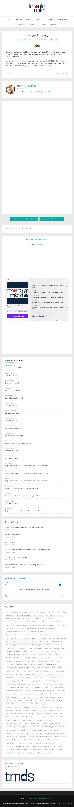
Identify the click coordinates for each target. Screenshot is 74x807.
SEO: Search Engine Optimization (51, 714)
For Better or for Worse (33, 648)
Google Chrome (55, 661)
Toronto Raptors (48, 743)
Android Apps (10, 615)
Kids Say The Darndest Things (15, 684)
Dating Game (42, 638)
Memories (60, 691)
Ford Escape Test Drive (13, 651)
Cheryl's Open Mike (11, 375)
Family (10, 73)
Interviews (55, 677)
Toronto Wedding (43, 746)
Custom (33, 638)
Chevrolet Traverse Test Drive (15, 632)
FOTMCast (35, 658)
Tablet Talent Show (27, 720)
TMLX (50, 730)
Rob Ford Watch (11, 714)
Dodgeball (52, 638)
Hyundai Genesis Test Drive (34, 674)
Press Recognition (42, 704)
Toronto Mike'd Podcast (50, 740)
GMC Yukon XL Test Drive (22, 661)
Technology (39, 720)
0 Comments (53, 40)
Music (8, 697)
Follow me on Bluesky (16, 578)
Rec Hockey (9, 710)
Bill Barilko (38, 618)
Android (63, 612)
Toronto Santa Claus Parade (15, 746)
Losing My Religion (36, 687)
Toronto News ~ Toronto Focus (16, 743)
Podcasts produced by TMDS (14, 763)
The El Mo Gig (10, 727)
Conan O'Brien (50, 635)
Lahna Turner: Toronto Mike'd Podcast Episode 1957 (22, 488)
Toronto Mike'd (35, 92)
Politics (32, 704)
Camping (26, 625)
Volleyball (59, 750)
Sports (8, 720)
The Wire (33, 730)
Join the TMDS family (11, 767)
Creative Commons (48, 798)
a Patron (49, 92)
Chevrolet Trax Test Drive (35, 632)
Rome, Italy (21, 714)
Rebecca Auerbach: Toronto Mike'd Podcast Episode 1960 (24, 565)
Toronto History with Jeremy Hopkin (40, 736)
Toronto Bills (61, 733)
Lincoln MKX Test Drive (34, 684)
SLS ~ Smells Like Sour (29, 717)
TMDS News (42, 730)
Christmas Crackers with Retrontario (17, 635)
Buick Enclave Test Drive (13, 622)
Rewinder (26, 710)
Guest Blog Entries (29, 664)
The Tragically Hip (22, 730)
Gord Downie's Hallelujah (14, 664)
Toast (56, 730)
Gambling (9, 661)
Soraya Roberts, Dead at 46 (14, 398)
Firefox (21, 648)
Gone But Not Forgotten (40, 661)
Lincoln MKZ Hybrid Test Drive (53, 684)
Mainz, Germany (59, 687)
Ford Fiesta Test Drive (13, 655)
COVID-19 (26, 638)
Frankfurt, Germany (47, 658)
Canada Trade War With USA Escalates (18, 443)
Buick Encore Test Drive (31, 622)
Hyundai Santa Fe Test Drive (54, 674)
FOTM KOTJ (26, 658)
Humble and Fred (11, 674)
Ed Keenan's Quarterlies (29, 641)
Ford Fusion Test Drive (60, 655)
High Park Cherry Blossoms (40, 668)
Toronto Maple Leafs (60, 736)
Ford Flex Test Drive (28, 655)
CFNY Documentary (49, 625)
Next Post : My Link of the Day (51, 219)
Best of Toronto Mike (13, 618)
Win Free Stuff (21, 753)
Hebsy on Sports (24, 668)
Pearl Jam (15, 704)
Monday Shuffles (42, 694)
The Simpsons (59, 727)
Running (30, 714)
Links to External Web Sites (14, 687)
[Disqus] (37, 131)
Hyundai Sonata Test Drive (14, 677)
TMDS (22, 92)
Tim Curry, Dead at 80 (12, 383)
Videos (52, 750)
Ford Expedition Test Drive (31, 651)
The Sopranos (10, 730)
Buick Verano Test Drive (13, 625)
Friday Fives (59, 658)
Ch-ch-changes (62, 625)
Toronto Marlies (35, 740)
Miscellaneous (30, 694)
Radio (51, 707)
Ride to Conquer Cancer (51, 710)
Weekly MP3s (10, 753)
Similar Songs (10, 717)
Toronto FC (23, 736)
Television (48, 720)
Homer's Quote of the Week (29, 671)
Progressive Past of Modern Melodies (18, 707)
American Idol (34, 612)
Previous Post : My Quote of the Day (25, 219)
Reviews (18, 710)
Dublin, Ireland (61, 638)
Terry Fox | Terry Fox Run (14, 723)
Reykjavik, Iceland (36, 710)
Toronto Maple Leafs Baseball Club (17, 740)
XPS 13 (30, 753)
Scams (37, 714)
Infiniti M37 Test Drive (42, 677)
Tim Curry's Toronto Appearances (16, 557)
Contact (43, 24)
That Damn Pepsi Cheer (31, 723)
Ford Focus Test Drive (44, 655)
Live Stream (21, 24)
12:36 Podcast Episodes (13, 612)
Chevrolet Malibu (31, 628)
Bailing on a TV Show (12, 390)
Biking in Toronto (27, 618)
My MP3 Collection (27, 697)
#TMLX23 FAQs (10, 542)
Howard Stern (45, 671)
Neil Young (38, 697)
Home (9, 19)
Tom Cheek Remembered (14, 733)
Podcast (29, 19)
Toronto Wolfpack (57, 746)
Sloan (18, 717)
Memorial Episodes (49, 691)
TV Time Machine (36, 750)
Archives (19, 19)
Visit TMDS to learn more (63, 803)
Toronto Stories (31, 746)
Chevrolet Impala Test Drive (14, 628)
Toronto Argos (50, 733)
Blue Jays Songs (48, 618)
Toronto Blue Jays (11, 736)
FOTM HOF (48, 19)
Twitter (46, 750)
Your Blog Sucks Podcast (42, 753)
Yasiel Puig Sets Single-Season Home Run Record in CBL (24, 527)
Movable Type (53, 694)
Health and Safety (11, 668)
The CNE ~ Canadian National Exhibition (54, 723)
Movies (63, 694)
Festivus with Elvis (11, 648)
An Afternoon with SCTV (13, 368)
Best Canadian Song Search (54, 615)
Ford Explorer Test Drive (49, 651)
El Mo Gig (33, 24)
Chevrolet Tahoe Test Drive (47, 628)
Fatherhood (58, 645)
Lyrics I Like (47, 687)
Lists (26, 687)
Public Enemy (36, 707)
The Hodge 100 (22, 727)
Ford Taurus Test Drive (13, 658)
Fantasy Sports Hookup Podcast (42, 645)
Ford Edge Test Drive (59, 648)
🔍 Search (53, 24)
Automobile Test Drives (23, 615)
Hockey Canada (56, 668)
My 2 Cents (15, 697)
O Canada (60, 697)
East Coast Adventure (12, 641)
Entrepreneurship (57, 641)
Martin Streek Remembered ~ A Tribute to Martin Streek (23, 691)
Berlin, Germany (38, 615)
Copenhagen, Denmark (13, 638)
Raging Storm (59, 707)
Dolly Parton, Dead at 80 (13, 413)
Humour (21, 674)
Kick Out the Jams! (52, 681)
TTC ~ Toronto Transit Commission (17, 750)
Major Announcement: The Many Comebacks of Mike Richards (26, 466)
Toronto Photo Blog (34, 743)
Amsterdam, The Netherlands (49, 612)
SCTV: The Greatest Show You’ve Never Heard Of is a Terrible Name (28, 550)
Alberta (25, 612)
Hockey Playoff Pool (12, 671)
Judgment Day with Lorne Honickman (17, 681)
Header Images (51, 664)
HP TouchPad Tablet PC (58, 671)
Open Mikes (17, 700)
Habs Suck (41, 664)
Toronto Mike (22, 40)
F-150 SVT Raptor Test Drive (15, 645)
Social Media (60, 717)
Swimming (15, 720)
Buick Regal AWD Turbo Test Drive (51, 622)
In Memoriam (29, 677)
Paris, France (61, 700)
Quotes (44, 707)
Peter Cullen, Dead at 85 (13, 535)
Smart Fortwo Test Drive (46, 717)
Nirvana (52, 697)
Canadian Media (36, 625)
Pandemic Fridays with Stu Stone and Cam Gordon (39, 700)
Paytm (8, 704)
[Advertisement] (37, 261)
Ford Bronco (47, 648)
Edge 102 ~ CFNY (44, 641)
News (46, 697)
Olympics (9, 700)
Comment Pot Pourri (37, 635)
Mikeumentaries (18, 694)
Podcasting (23, 704)
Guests (38, 19)
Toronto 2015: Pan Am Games (33, 733)
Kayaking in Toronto (38, 681)
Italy (61, 677)
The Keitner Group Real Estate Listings (41, 727)
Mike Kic (8, 694)
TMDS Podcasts (62, 19)
